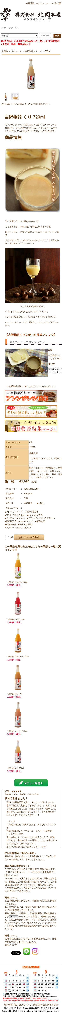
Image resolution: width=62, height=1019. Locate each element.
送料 (41, 503)
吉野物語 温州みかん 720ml (18, 657)
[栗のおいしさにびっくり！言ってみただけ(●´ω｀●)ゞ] (31, 395)
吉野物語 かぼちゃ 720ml (17, 582)
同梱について (11, 945)
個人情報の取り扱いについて (17, 1004)
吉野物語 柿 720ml (14, 694)
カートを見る (52, 3)
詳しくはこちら (29, 942)
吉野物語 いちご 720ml (16, 619)
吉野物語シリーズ (33, 51)
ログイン (40, 3)
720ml (47, 51)
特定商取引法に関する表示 (45, 1004)
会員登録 (30, 3)
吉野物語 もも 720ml (15, 768)
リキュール (16, 51)
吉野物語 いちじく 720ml (17, 731)
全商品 (5, 51)
